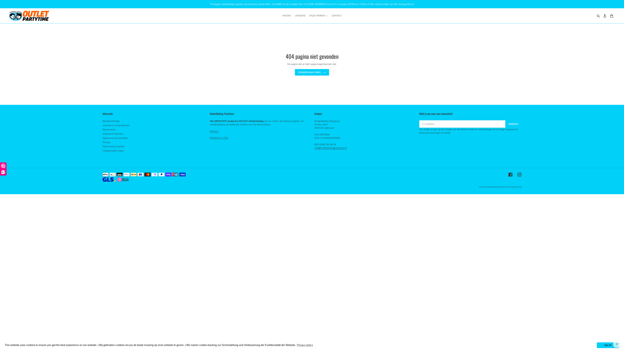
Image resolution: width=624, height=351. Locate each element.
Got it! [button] (607, 345)
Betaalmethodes (111, 121)
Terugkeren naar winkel (309, 72)
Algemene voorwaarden (115, 137)
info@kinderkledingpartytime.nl (330, 147)
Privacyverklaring (514, 187)
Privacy (106, 142)
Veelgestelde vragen (113, 150)
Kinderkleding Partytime (496, 187)
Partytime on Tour (219, 137)
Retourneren (109, 129)
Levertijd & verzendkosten (116, 125)
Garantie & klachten (113, 133)
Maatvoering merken (113, 146)
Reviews (214, 131)
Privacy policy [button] (305, 345)
